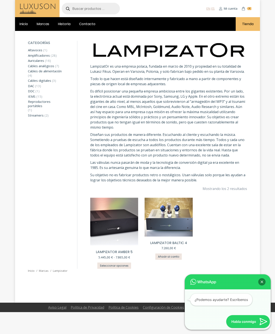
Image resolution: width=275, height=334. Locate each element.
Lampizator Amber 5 (114, 251)
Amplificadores (39, 55)
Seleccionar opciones (114, 265)
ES (213, 8)
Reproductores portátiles (39, 104)
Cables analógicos (41, 66)
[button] (262, 281)
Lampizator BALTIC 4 (168, 242)
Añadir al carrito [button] (168, 256)
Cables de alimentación (45, 71)
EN (208, 8)
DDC (31, 91)
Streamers (36, 115)
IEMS (31, 96)
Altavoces (35, 50)
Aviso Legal (57, 307)
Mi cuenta (230, 9)
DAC (31, 86)
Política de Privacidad (87, 307)
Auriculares (36, 61)
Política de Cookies (123, 307)
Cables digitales (39, 81)
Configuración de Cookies (163, 307)
